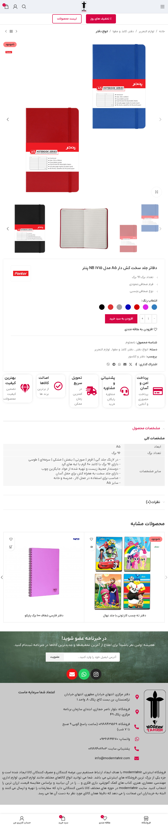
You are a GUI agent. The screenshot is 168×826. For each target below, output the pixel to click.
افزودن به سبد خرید (121, 319)
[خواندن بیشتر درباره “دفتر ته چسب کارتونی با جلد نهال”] (91, 547)
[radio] (154, 307)
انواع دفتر (102, 31)
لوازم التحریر (146, 31)
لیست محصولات (67, 19)
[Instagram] (96, 674)
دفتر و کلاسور (136, 357)
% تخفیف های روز (101, 19)
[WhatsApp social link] (119, 365)
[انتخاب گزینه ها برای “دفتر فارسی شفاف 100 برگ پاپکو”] (11, 547)
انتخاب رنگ (149, 301)
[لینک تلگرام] (114, 365)
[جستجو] (24, 6)
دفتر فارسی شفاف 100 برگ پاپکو (44, 615)
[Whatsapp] (84, 674)
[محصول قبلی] (16, 31)
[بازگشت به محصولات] (11, 31)
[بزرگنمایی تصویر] (156, 192)
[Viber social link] (108, 365)
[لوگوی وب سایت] (84, 6)
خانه (162, 31)
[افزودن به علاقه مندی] (91, 539)
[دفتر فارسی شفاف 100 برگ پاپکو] (44, 572)
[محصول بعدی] (6, 31)
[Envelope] (71, 674)
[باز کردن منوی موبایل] (162, 6)
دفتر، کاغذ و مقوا (123, 31)
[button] (160, 119)
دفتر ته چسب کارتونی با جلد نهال (124, 615)
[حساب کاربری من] (15, 6)
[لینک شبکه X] (130, 365)
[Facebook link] (136, 365)
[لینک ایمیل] (125, 365)
